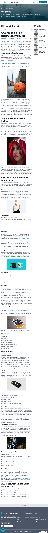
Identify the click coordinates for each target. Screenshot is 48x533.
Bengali (42, 531)
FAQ (36, 521)
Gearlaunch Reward (8, 8)
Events (18, 519)
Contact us (37, 517)
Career (36, 523)
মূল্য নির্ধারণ (26, 516)
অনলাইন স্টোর (27, 517)
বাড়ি (1, 8)
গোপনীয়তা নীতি (32, 516)
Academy (18, 517)
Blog (17, 516)
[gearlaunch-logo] (11, 2)
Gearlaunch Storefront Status (41, 519)
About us (37, 516)
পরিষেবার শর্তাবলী (32, 517)
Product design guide (21, 523)
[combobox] (43, 532)
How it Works (19, 521)
